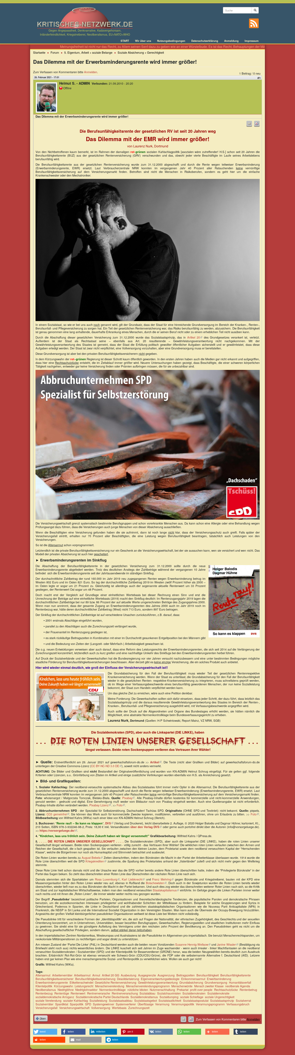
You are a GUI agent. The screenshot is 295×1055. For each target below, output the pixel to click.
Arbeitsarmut (82, 975)
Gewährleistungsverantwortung (158, 982)
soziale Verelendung (48, 1000)
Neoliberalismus (46, 989)
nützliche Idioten (137, 989)
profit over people (201, 989)
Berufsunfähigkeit (207, 975)
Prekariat (182, 989)
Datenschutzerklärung (204, 41)
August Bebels (92, 857)
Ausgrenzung (166, 975)
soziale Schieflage (191, 997)
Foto (121, 805)
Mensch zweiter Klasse (209, 986)
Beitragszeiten (185, 975)
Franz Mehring (163, 879)
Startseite (39, 52)
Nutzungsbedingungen (171, 41)
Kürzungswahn (63, 986)
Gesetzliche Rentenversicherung (115, 982)
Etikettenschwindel (81, 982)
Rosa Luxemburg (107, 879)
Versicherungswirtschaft (74, 1008)
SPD (88, 1004)
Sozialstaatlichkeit (170, 1000)
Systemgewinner (103, 1004)
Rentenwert (78, 993)
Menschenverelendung (109, 986)
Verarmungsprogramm (210, 1004)
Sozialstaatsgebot (145, 1000)
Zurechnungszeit (139, 1008)
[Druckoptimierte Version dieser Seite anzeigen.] (249, 123)
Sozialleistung (98, 1000)
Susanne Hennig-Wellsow (193, 944)
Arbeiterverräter (62, 975)
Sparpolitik (76, 1004)
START (125, 41)
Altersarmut (43, 975)
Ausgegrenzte (147, 975)
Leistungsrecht (84, 986)
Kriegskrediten (95, 861)
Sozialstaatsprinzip (222, 1000)
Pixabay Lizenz (100, 805)
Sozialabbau (147, 993)
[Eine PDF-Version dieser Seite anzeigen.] (257, 123)
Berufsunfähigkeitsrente (235, 975)
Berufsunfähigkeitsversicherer (54, 979)
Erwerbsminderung (219, 979)
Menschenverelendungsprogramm (148, 986)
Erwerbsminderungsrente (52, 982)
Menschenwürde (181, 986)
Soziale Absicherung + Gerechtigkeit (141, 52)
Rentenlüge (61, 993)
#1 (259, 78)
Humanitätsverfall (240, 982)
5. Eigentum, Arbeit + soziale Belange (88, 52)
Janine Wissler (227, 944)
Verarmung (162, 1004)
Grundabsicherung (191, 982)
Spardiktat (61, 1004)
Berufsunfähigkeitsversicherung (95, 979)
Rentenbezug (44, 993)
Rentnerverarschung (125, 993)
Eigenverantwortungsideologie (160, 979)
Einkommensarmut (193, 979)
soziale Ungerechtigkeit (219, 997)
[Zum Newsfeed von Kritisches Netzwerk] (254, 23)
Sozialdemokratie (218, 993)
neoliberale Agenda (237, 986)
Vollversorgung (100, 1008)
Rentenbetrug (248, 989)
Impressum (252, 41)
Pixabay (128, 798)
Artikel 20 (194, 337)
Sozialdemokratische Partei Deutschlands (102, 997)
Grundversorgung (216, 982)
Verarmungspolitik (182, 1004)
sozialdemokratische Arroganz (55, 997)
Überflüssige (146, 1004)
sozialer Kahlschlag (75, 1000)
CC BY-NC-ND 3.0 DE (106, 766)
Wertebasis (119, 1008)
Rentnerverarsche (98, 993)
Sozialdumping (169, 997)
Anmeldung (231, 41)
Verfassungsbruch (237, 1004)
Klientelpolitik (44, 986)
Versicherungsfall (46, 1008)
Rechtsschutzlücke (226, 989)
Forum (55, 52)
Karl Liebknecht (133, 879)
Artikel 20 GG (110, 975)
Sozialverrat (243, 1000)
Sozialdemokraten (193, 993)
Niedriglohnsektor (86, 989)
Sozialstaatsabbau (120, 1000)
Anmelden (90, 72)
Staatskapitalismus (166, 890)
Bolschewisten (156, 883)
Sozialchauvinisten (169, 993)
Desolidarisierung (128, 979)
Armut (96, 975)
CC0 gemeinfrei (58, 814)
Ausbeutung (128, 975)
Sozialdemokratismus (144, 997)
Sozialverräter (44, 1004)
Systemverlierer (126, 1004)
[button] (45, 1032)
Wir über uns (143, 41)
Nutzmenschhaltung (162, 989)
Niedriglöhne (66, 989)
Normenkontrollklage (112, 989)
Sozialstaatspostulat (196, 1000)
